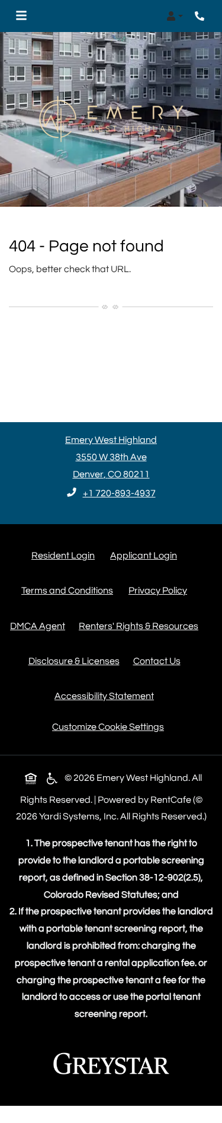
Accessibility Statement (106, 696)
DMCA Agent (40, 626)
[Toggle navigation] (21, 16)
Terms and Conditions (69, 590)
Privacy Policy (160, 590)
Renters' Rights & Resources (141, 626)
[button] (174, 16)
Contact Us (157, 661)
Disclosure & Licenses (76, 661)
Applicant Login (146, 555)
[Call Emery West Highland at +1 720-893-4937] (201, 16)
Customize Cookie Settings (108, 727)
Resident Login (65, 555)
